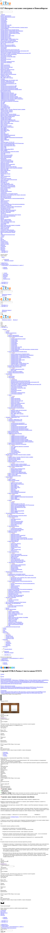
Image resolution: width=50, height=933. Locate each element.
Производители (4, 912)
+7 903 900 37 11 (4, 251)
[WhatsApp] (10, 667)
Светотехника (11, 376)
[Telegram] (14, 667)
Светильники (14, 379)
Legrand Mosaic (7, 692)
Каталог (7, 331)
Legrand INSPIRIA (38, 691)
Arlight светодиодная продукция (14, 683)
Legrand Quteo (19, 692)
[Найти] (2, 13)
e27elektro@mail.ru (5, 264)
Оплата (4, 754)
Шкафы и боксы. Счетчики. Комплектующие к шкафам (20, 457)
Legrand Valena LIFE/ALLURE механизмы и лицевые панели (20, 691)
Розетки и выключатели (13, 335)
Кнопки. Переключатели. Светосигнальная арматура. (23, 583)
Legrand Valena (4, 691)
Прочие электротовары (13, 611)
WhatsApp (5, 268)
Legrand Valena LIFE (38, 692)
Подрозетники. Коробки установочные (28, 688)
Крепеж (42, 682)
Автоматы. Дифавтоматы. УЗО (15, 419)
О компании (3, 910)
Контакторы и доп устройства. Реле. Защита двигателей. (23, 577)
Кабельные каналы (15, 534)
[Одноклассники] (3, 667)
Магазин (2, 914)
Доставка (5, 755)
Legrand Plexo (13, 692)
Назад (8, 330)
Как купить (8, 634)
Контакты (3, 915)
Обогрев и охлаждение (13, 599)
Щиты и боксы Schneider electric (18, 468)
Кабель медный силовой (16, 482)
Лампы (12, 397)
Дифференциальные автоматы (17, 435)
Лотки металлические (16, 519)
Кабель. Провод (11, 479)
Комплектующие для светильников (19, 410)
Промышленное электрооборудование (16, 574)
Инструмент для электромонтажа (15, 605)
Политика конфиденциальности (9, 927)
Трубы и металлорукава (16, 554)
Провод (12, 502)
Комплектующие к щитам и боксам (19, 464)
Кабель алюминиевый (16, 495)
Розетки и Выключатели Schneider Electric (20, 354)
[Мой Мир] (5, 667)
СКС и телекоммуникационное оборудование (16, 682)
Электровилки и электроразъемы (18, 564)
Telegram (5, 267)
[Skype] (12, 667)
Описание (5, 752)
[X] (7, 667)
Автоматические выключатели (18, 423)
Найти (2, 931)
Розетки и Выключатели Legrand (18, 338)
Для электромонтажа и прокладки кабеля (17, 515)
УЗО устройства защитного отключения (20, 446)
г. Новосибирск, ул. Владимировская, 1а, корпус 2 (12, 265)
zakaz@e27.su (4, 262)
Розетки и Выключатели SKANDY (11, 688)
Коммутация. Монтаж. (16, 543)
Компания (8, 641)
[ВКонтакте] (1, 667)
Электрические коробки (16, 528)
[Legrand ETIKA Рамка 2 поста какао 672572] (10, 713)
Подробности (4, 717)
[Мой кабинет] (1, 308)
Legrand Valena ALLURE (28, 692)
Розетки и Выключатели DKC (17, 369)
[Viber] (8, 667)
